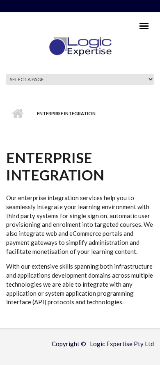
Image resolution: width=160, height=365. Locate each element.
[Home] (80, 46)
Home (17, 113)
